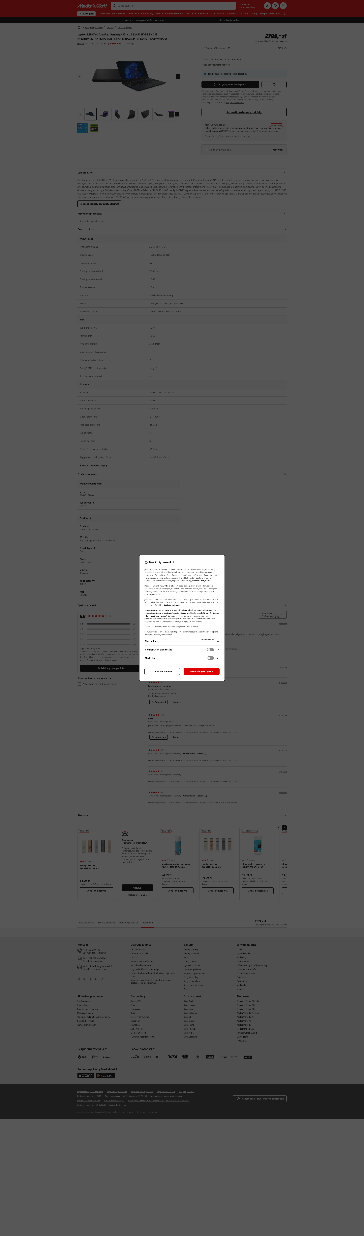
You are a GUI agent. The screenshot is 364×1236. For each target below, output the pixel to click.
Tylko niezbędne (162, 671)
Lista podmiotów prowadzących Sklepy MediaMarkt (192, 632)
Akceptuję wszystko (201, 671)
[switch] (210, 649)
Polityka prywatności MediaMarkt (157, 632)
